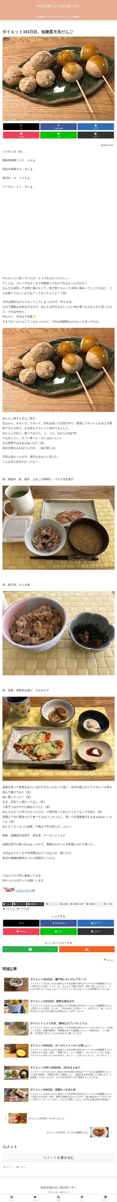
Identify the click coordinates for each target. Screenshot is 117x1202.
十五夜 (109, 904)
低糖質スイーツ (36, 904)
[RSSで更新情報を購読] (87, 949)
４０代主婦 (24, 909)
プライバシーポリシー (58, 1192)
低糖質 (65, 904)
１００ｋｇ (10, 909)
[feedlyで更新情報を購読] (30, 949)
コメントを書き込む (58, 1157)
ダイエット (20, 904)
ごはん (8, 904)
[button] (96, 135)
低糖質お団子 (78, 904)
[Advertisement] (58, 236)
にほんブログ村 (25, 890)
